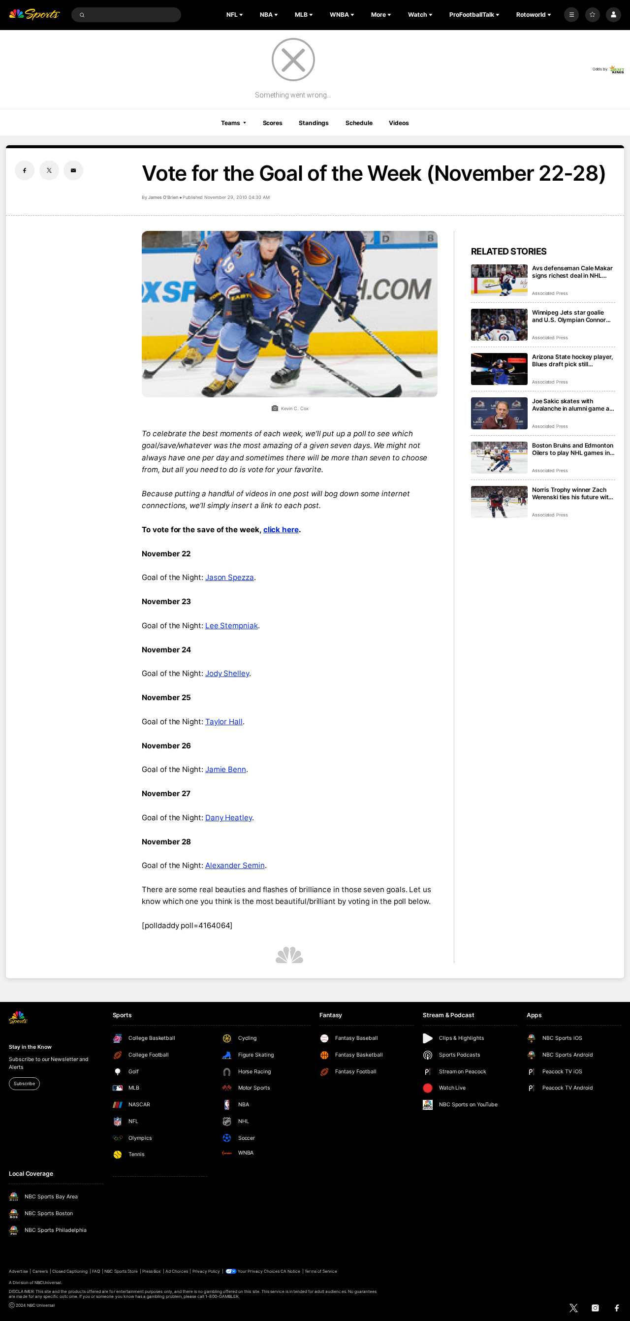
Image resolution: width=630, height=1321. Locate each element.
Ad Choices (176, 1271)
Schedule (359, 123)
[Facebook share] (24, 170)
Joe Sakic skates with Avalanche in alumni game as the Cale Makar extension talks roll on (572, 404)
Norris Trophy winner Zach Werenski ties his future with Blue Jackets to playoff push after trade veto (572, 493)
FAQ (96, 1271)
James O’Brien (163, 197)
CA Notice (290, 1271)
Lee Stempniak (231, 625)
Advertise (18, 1271)
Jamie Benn (225, 769)
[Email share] (73, 170)
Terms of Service (321, 1271)
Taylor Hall (224, 721)
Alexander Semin (235, 865)
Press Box (151, 1271)
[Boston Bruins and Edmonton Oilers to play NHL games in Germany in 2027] (499, 458)
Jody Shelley (227, 673)
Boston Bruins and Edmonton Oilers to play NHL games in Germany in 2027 (572, 449)
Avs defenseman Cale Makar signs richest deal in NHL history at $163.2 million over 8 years (573, 271)
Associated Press (550, 293)
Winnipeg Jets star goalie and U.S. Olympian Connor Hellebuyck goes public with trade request (571, 316)
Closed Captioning (70, 1271)
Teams (230, 123)
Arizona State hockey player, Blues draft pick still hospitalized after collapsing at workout (572, 360)
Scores (273, 123)
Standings (314, 123)
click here (281, 529)
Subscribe (24, 1083)
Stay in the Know (30, 1047)
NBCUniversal (48, 1282)
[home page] (34, 15)
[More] (571, 14)
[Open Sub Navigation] (242, 15)
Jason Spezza (229, 577)
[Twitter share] (49, 170)
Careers (40, 1271)
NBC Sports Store (121, 1271)
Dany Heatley (228, 817)
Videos (399, 123)
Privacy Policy (206, 1271)
